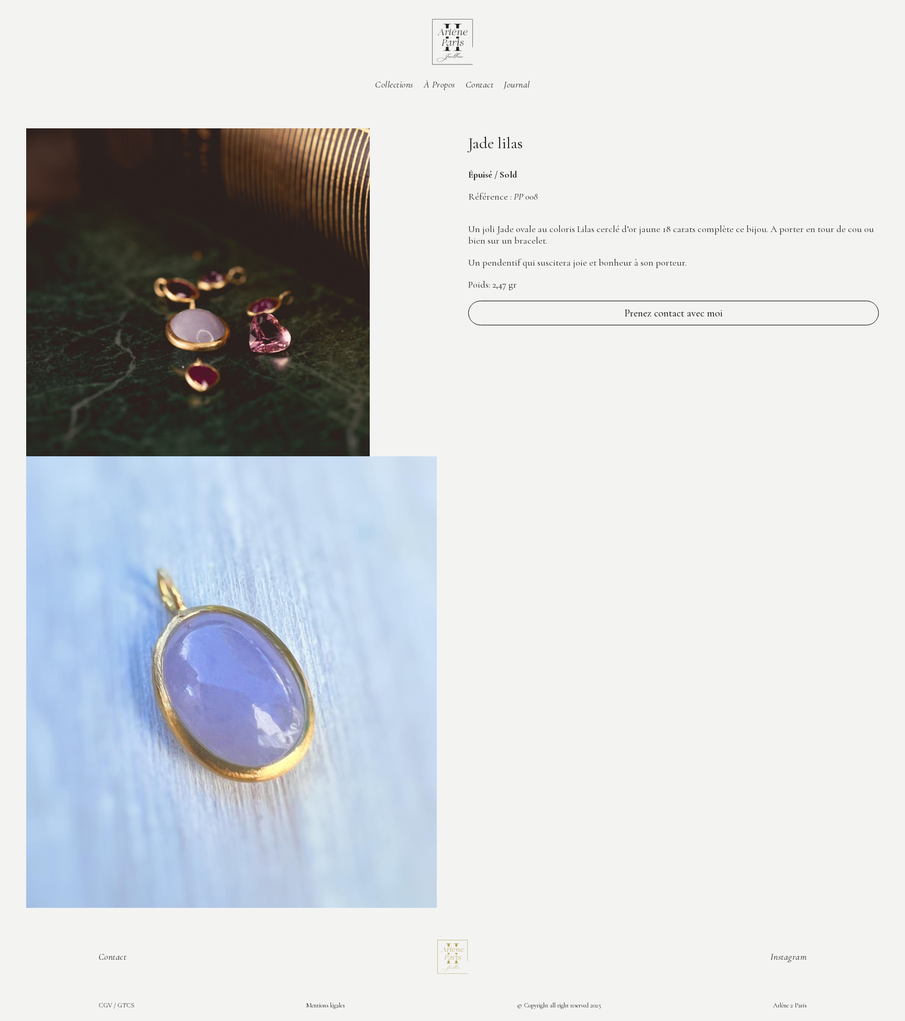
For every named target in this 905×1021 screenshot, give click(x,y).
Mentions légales (325, 1005)
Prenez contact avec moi (673, 313)
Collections (394, 84)
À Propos (439, 84)
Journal (517, 84)
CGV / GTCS (116, 1005)
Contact (480, 84)
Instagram (788, 956)
